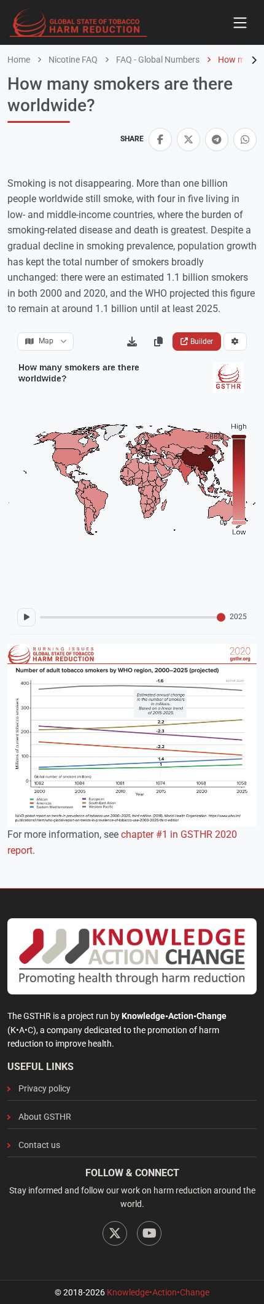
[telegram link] (216, 139)
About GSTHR (44, 1117)
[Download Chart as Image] (132, 341)
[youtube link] (149, 1233)
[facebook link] (160, 139)
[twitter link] (188, 139)
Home (18, 59)
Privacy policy (44, 1088)
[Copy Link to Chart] (158, 341)
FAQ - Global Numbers (157, 59)
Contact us (39, 1145)
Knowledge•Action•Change (158, 1292)
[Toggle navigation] (240, 22)
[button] (160, 139)
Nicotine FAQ (72, 59)
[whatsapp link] (245, 139)
